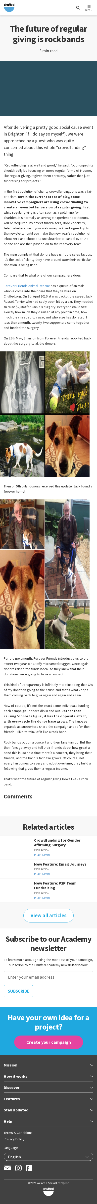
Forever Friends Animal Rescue (27, 286)
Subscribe (18, 991)
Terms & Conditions (18, 1132)
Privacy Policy (14, 1139)
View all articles (48, 915)
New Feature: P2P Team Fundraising (55, 885)
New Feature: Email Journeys (60, 864)
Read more (42, 855)
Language (11, 1147)
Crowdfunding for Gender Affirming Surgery (57, 842)
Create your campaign (48, 1042)
